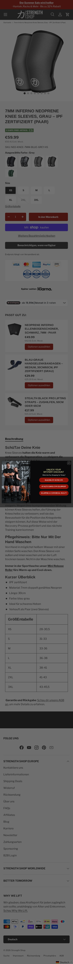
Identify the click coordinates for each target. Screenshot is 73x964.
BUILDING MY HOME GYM (54, 480)
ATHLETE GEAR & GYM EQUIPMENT (54, 487)
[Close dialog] (68, 462)
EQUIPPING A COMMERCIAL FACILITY (54, 493)
